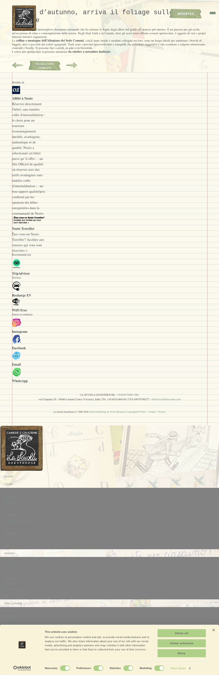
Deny (181, 653)
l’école (8, 484)
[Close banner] (213, 630)
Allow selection (182, 643)
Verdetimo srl (128, 394)
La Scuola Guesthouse (25, 18)
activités (8, 584)
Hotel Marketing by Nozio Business (107, 411)
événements (9, 616)
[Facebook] (16, 342)
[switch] (98, 668)
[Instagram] (16, 326)
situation (8, 560)
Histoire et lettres (12, 497)
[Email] (16, 359)
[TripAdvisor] (16, 268)
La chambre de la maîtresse (17, 521)
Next (71, 65)
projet (7, 539)
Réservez (185, 13)
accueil (8, 476)
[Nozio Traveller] (28, 223)
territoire (9, 553)
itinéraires (9, 610)
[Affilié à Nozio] (16, 93)
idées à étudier (13, 603)
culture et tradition (13, 590)
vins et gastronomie (13, 578)
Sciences (8, 509)
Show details (178, 668)
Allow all (181, 633)
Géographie (9, 503)
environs (8, 572)
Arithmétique (10, 515)
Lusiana (8, 566)
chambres (8, 491)
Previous (17, 65)
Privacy (162, 411)
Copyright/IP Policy (136, 411)
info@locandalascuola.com (166, 399)
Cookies (152, 411)
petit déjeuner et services (16, 533)
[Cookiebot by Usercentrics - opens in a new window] (22, 668)
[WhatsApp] (16, 375)
